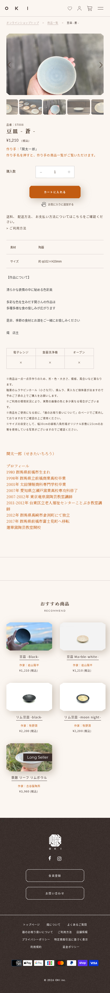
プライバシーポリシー (36, 939)
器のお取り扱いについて (37, 932)
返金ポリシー (71, 947)
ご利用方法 (65, 932)
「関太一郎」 (29, 149)
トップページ (31, 924)
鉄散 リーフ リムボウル (29, 777)
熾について (54, 924)
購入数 (11, 171)
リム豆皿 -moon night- (82, 717)
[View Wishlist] (70, 8)
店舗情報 (82, 932)
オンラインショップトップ (22, 23)
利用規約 (36, 947)
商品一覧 (52, 23)
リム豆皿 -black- (29, 717)
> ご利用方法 (16, 228)
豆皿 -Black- (29, 656)
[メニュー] (100, 8)
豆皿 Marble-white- (83, 656)
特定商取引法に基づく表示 (71, 939)
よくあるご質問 (77, 924)
